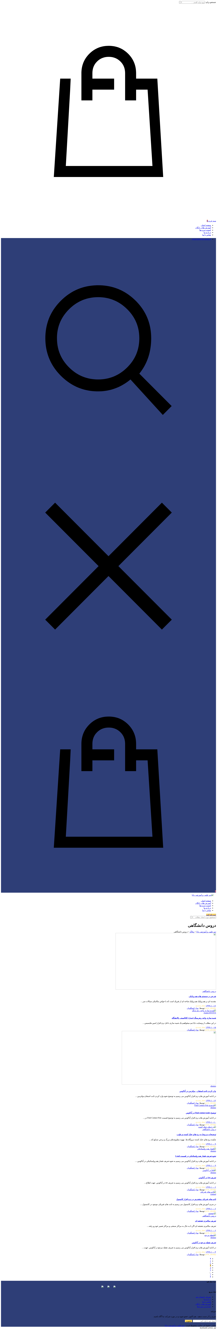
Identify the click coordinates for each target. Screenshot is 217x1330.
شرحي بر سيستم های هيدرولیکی (202, 996)
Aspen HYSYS (210, 1013)
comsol (213, 1194)
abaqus (213, 1086)
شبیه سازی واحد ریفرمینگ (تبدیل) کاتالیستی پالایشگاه (194, 1018)
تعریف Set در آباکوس (207, 1178)
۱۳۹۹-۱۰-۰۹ (211, 1144)
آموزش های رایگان (203, 228)
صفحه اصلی (206, 225)
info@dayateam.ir (201, 239)
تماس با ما (206, 235)
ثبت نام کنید (211, 915)
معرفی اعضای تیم (203, 1297)
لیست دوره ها (205, 230)
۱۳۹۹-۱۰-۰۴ (211, 1252)
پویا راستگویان (193, 1008)
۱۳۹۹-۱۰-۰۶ (211, 1187)
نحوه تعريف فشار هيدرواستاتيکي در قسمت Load (195, 1156)
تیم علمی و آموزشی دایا (174, 1325)
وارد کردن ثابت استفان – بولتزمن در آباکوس (197, 1091)
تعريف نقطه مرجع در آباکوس (204, 1243)
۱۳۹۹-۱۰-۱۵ (211, 1027)
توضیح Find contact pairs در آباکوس (201, 1113)
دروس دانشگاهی (209, 991)
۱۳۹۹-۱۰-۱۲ (211, 1101)
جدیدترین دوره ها (204, 1306)
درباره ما (207, 232)
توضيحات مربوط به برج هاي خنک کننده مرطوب (196, 1134)
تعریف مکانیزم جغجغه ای (205, 1221)
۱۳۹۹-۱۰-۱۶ (211, 1006)
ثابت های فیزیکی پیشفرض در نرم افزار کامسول (196, 1199)
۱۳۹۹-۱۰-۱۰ (211, 1122)
